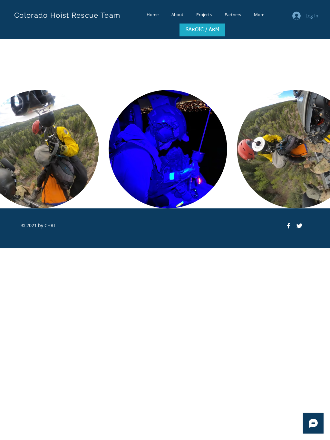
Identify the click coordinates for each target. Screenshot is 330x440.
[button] (168, 149)
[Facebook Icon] (288, 225)
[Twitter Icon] (299, 225)
